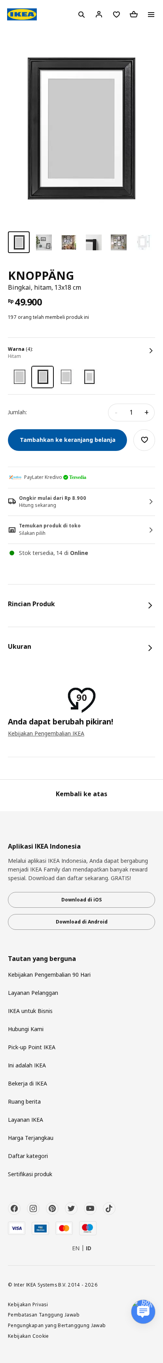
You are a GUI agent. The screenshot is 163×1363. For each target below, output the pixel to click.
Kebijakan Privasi (28, 1304)
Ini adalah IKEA (27, 1065)
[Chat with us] (143, 1312)
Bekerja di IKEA (27, 1083)
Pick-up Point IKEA (31, 1047)
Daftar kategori (28, 1156)
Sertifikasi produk (30, 1174)
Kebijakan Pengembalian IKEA (46, 733)
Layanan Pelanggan (33, 992)
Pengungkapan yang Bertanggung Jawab (57, 1325)
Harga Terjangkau (30, 1137)
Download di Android (82, 921)
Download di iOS (81, 899)
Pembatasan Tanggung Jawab (44, 1314)
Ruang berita (24, 1101)
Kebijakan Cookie (28, 1336)
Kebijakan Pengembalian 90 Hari (49, 974)
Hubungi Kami (26, 1029)
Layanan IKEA (25, 1119)
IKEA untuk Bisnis (30, 1011)
